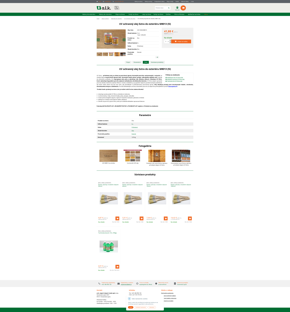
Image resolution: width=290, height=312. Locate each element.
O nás (192, 1)
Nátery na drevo (139, 1)
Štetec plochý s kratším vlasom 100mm (181, 185)
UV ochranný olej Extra (129, 18)
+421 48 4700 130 (119, 1)
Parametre (137, 62)
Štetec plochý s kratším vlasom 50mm (108, 185)
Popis (128, 62)
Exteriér (134, 134)
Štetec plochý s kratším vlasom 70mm (157, 185)
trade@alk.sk (108, 1)
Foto (145, 62)
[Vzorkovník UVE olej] (133, 155)
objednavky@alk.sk (126, 284)
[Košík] (183, 8)
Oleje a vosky (170, 1)
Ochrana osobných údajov (168, 296)
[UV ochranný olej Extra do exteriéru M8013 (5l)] (111, 39)
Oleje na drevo (105, 18)
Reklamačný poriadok (167, 301)
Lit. (168, 41)
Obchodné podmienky (167, 293)
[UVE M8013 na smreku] (108, 155)
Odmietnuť (151, 307)
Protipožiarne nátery (159, 1)
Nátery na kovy (148, 1)
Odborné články (185, 1)
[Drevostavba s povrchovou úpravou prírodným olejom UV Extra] (181, 156)
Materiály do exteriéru (116, 18)
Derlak (177, 1)
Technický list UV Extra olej (174, 81)
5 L (132, 124)
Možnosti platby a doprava (168, 298)
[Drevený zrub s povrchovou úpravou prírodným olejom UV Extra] (156, 156)
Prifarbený (135, 127)
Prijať (130, 307)
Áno (133, 130)
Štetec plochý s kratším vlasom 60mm (132, 185)
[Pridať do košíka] (117, 218)
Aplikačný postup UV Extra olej (175, 79)
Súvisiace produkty (157, 62)
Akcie (206, 14)
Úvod (100, 1)
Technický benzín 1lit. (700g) (107, 233)
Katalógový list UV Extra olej (175, 77)
